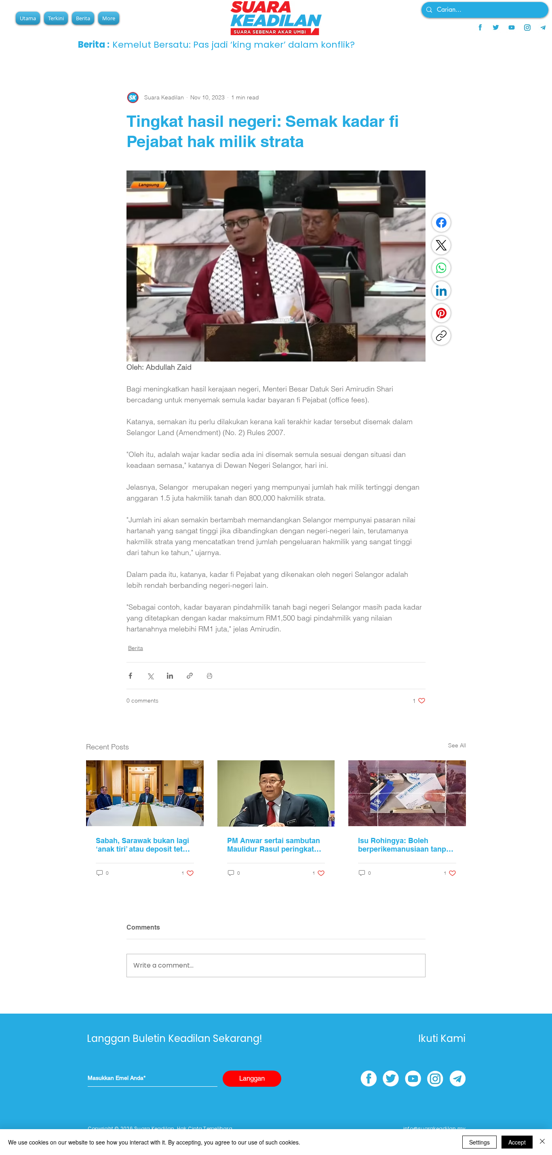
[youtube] (511, 27)
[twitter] (496, 27)
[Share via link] (190, 676)
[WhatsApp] (441, 268)
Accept (517, 1142)
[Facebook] (441, 222)
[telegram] (543, 27)
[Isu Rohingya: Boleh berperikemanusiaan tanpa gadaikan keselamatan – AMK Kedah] (407, 793)
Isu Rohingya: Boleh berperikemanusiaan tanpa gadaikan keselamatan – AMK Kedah (404, 844)
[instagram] (527, 27)
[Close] (542, 1142)
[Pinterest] (441, 313)
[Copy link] (441, 335)
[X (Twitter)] (441, 245)
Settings (479, 1142)
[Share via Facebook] (130, 676)
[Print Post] (209, 676)
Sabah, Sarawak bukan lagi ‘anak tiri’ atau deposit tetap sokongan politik (143, 844)
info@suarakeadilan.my (434, 1128)
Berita (135, 648)
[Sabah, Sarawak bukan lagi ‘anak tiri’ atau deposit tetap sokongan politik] (145, 793)
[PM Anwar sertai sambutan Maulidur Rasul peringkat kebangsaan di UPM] (276, 793)
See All (457, 745)
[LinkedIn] (441, 290)
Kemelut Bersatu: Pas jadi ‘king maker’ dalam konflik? (233, 44)
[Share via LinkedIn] (170, 676)
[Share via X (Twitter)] (150, 676)
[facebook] (480, 27)
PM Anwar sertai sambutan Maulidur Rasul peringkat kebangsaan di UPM (273, 844)
